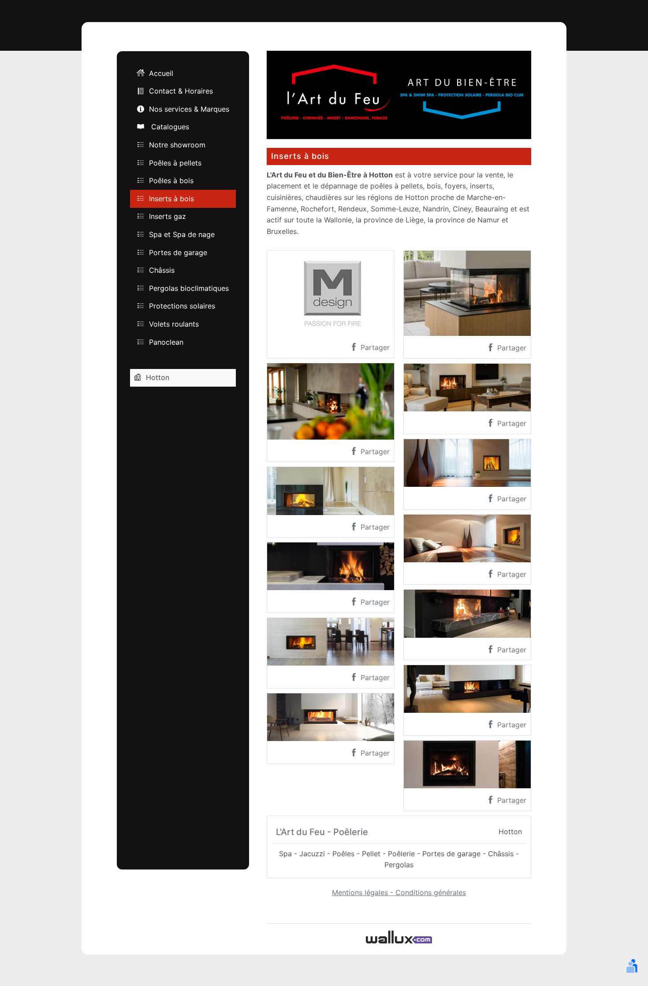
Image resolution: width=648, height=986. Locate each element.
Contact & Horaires (181, 91)
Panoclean (166, 341)
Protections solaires (182, 305)
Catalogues (169, 126)
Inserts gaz (167, 216)
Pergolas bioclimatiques (189, 288)
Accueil (161, 73)
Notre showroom (177, 144)
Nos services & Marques (189, 109)
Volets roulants (174, 324)
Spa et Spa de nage (182, 234)
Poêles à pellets (175, 162)
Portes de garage (178, 252)
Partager (374, 347)
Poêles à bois (171, 180)
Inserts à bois (171, 198)
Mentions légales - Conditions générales (399, 892)
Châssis (162, 270)
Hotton (157, 377)
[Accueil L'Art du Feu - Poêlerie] (399, 94)
